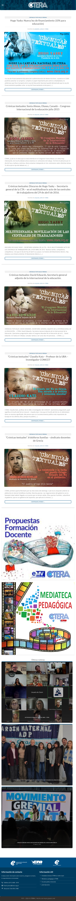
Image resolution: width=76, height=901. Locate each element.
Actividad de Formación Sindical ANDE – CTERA (37, 717)
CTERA (46, 29)
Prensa (44, 17)
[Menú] (2, 5)
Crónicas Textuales (35, 17)
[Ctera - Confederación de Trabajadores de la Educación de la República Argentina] (38, 5)
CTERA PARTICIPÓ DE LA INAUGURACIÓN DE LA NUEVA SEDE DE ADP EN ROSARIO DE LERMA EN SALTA (37, 780)
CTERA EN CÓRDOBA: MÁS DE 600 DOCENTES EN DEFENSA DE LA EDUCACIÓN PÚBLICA (37, 842)
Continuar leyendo (38, 89)
